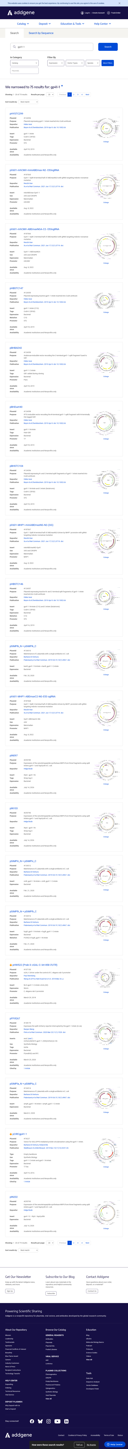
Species (90, 63)
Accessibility (95, 1435)
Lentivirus (49, 1364)
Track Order (115, 13)
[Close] (118, 3)
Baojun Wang (29, 1029)
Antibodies (49, 1339)
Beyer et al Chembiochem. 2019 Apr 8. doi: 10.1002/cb (45, 127)
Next (87, 95)
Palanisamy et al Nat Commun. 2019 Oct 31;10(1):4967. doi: (47, 660)
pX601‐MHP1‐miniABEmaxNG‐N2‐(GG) (31, 524)
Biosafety (8, 1353)
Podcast (89, 1346)
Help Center (101, 23)
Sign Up (10, 1291)
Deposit (43, 23)
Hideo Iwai (28, 124)
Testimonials (9, 1342)
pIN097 (14, 755)
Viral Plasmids (51, 1395)
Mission (8, 1335)
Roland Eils (43, 1145)
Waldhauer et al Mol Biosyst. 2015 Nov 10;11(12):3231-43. (46, 1148)
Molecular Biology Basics (95, 1342)
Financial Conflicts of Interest (15, 1349)
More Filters (107, 63)
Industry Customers (12, 1363)
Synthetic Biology (52, 1392)
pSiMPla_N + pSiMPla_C (23, 1083)
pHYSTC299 (16, 113)
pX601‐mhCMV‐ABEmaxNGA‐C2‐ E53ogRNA (34, 229)
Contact (61, 1435)
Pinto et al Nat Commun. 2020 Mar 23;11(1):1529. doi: (45, 1032)
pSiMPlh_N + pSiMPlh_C (23, 911)
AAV (47, 1360)
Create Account (98, 13)
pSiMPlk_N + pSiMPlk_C (23, 646)
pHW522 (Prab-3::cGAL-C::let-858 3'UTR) (34, 964)
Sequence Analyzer (93, 1382)
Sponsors (8, 1346)
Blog (87, 1335)
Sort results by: (11, 102)
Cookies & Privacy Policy (77, 1435)
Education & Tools (71, 23)
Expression (53, 63)
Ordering (8, 1388)
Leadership (9, 1339)
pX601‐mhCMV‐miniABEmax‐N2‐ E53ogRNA (34, 170)
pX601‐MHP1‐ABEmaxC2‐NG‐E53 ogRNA (33, 696)
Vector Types (72, 63)
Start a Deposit (10, 1409)
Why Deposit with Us (12, 1405)
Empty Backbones (52, 1381)
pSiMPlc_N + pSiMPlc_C (23, 861)
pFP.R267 (15, 1018)
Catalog (21, 23)
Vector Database (92, 1385)
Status (120, 1435)
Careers (8, 1360)
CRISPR (48, 1378)
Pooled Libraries (51, 1349)
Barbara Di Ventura (31, 657)
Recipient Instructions (13, 1370)
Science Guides (91, 1353)
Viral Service (9, 1395)
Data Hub (89, 1378)
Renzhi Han (28, 183)
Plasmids (15, 71)
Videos (88, 1356)
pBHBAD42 (16, 347)
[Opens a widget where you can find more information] (115, 1445)
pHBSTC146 (16, 584)
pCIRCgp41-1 (19, 1134)
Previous (62, 95)
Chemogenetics (51, 1374)
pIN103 (14, 808)
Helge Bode (28, 769)
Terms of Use (109, 1435)
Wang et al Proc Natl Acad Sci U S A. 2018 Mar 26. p (44, 979)
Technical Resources (12, 1391)
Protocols (89, 1349)
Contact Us (92, 1291)
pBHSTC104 (16, 465)
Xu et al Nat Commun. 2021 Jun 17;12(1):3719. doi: (44, 186)
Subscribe (51, 1293)
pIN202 (14, 1196)
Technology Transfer (12, 1374)
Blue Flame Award (11, 1356)
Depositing (9, 1384)
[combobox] (55, 47)
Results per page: (38, 95)
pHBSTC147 (16, 288)
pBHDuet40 (16, 406)
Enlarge (106, 142)
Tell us (79, 1445)
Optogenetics (50, 1388)
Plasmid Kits (50, 1346)
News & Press (10, 1367)
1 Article (27, 1068)
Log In (87, 13)
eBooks (89, 1339)
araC (30, 1038)
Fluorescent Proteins (53, 1385)
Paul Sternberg (29, 976)
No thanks (91, 1445)
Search (14, 33)
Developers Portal (92, 1389)
